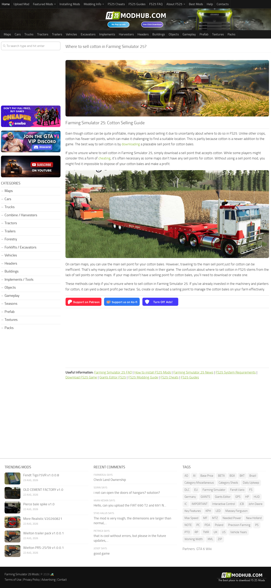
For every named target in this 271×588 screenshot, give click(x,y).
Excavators (88, 34)
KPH (208, 511)
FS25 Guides (137, 4)
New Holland (254, 518)
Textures (218, 34)
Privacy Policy (31, 579)
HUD (257, 497)
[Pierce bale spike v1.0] (12, 507)
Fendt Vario (237, 490)
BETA (221, 475)
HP (247, 497)
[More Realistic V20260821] (12, 522)
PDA (207, 525)
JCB (242, 504)
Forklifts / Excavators (20, 247)
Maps (7, 34)
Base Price (206, 475)
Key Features (193, 511)
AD (186, 475)
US (224, 532)
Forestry (11, 239)
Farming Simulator (214, 490)
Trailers (57, 34)
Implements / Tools (19, 279)
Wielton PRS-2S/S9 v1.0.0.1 (43, 548)
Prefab (204, 34)
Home (6, 4)
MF (205, 518)
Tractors (42, 34)
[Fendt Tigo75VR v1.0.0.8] (12, 478)
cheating (104, 158)
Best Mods (196, 4)
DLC (187, 490)
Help (210, 4)
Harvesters (126, 34)
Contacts (223, 4)
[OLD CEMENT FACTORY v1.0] (12, 493)
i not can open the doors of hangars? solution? (127, 493)
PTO (187, 532)
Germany (190, 497)
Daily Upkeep (251, 482)
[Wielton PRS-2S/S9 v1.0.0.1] (12, 551)
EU (196, 490)
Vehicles (71, 34)
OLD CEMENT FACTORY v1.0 (43, 490)
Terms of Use (13, 579)
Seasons (11, 303)
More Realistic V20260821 (42, 519)
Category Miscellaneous (199, 482)
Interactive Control (223, 504)
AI (194, 475)
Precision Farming (239, 525)
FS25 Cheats (116, 4)
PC (198, 525)
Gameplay (189, 34)
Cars (18, 34)
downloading (131, 144)
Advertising (48, 579)
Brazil (252, 475)
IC (186, 504)
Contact (62, 579)
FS (250, 490)
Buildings (158, 34)
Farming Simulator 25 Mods (22, 574)
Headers (143, 34)
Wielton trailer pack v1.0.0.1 (43, 533)
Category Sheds (228, 482)
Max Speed (191, 518)
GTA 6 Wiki (204, 549)
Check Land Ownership (110, 480)
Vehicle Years (238, 532)
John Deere (255, 504)
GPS (237, 497)
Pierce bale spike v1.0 (39, 504)
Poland (219, 525)
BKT (242, 475)
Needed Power (232, 518)
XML (210, 539)
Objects (174, 34)
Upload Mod (21, 4)
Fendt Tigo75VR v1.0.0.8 (41, 475)
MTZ (215, 518)
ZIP (220, 539)
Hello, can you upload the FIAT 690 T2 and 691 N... (130, 505)
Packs (231, 34)
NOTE (188, 525)
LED (218, 511)
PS (257, 525)
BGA (232, 475)
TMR (206, 532)
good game (102, 553)
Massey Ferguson (236, 511)
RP (196, 532)
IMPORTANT (200, 504)
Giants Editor (223, 497)
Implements (107, 34)
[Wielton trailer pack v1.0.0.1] (12, 536)
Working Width (194, 539)
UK (215, 532)
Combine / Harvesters (21, 215)
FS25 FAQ (156, 4)
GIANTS (205, 497)
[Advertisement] (167, 338)
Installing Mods (70, 4)
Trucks (28, 34)
